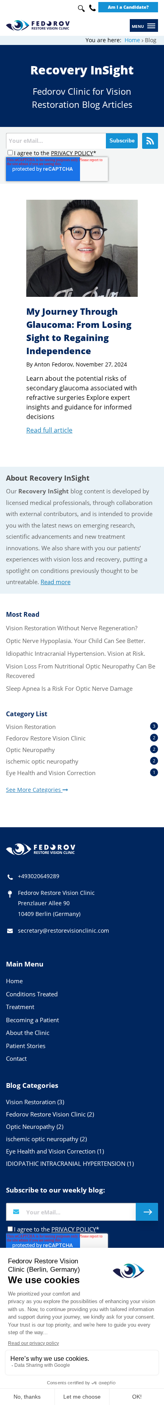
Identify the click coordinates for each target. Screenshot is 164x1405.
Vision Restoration (80, 727)
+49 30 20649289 (92, 8)
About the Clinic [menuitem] (27, 1033)
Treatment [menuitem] (20, 1007)
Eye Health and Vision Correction (80, 773)
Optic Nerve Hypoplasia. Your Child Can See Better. (75, 641)
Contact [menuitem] (16, 1058)
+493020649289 (38, 876)
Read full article (49, 430)
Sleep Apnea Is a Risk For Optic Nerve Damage (69, 688)
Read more (55, 582)
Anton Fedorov (53, 364)
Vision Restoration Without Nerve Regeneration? (71, 628)
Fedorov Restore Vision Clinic (80, 738)
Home (132, 40)
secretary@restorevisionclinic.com (63, 930)
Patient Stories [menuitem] (25, 1046)
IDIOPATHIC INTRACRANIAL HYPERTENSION (70, 1163)
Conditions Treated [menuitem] (32, 994)
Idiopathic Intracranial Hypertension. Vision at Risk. (75, 653)
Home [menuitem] (14, 981)
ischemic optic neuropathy (80, 761)
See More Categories (34, 789)
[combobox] (79, 9)
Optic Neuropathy (80, 750)
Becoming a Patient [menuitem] (32, 1020)
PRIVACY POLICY (72, 153)
